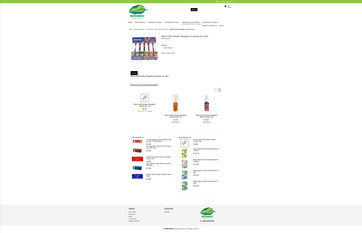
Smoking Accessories (190, 22)
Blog (222, 25)
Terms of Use (133, 218)
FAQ (218, 1)
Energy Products (209, 25)
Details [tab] (134, 73)
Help (224, 1)
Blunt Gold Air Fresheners (161, 29)
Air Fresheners (149, 29)
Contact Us (132, 214)
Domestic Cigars (155, 22)
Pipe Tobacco (140, 22)
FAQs (130, 216)
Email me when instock (168, 53)
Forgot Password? (134, 221)
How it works (132, 212)
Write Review (166, 38)
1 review (149, 111)
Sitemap (167, 212)
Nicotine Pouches (172, 22)
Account (230, 1)
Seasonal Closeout (210, 22)
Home (130, 22)
